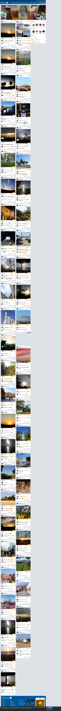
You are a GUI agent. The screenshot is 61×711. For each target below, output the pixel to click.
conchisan (20, 171)
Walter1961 (5, 535)
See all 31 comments (12, 331)
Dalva (4, 378)
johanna (20, 223)
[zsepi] (43, 25)
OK (49, 707)
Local (43, 18)
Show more (43, 21)
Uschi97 (4, 585)
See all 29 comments (11, 253)
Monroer (20, 496)
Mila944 (4, 613)
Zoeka (4, 199)
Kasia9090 (5, 327)
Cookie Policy (22, 708)
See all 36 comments (11, 642)
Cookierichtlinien (21, 704)
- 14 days (3, 704)
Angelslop (5, 40)
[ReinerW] (33, 31)
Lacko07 (20, 197)
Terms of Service (28, 708)
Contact (20, 701)
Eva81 (4, 329)
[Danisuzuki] (37, 31)
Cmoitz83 (4, 458)
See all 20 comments (11, 44)
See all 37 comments (11, 174)
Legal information (21, 702)
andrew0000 (5, 407)
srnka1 (20, 251)
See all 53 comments (11, 201)
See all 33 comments (11, 590)
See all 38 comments (11, 460)
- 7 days (3, 703)
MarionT (4, 66)
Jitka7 (4, 118)
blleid (19, 70)
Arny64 (4, 639)
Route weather (12, 702)
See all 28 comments (11, 383)
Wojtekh (4, 355)
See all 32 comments (11, 148)
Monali (20, 40)
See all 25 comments (11, 409)
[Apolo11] (43, 31)
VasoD (4, 533)
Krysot (4, 588)
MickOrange (20, 42)
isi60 (19, 394)
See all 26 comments (11, 564)
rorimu (4, 42)
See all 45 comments (27, 422)
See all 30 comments (11, 280)
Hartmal (20, 148)
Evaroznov (5, 146)
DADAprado (5, 559)
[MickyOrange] (37, 25)
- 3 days (3, 702)
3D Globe (11, 703)
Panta (4, 223)
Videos (11, 701)
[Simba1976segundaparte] (33, 25)
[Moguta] (40, 25)
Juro (4, 303)
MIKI (4, 353)
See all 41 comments (27, 577)
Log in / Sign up (38, 0)
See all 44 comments (11, 434)
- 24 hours (3, 701)
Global (40, 18)
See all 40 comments (11, 305)
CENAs (20, 303)
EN (42, 0)
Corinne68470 (5, 430)
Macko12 (4, 248)
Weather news (12, 704)
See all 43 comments (27, 124)
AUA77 (20, 650)
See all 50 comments (11, 357)
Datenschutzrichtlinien (22, 703)
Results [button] (33, 35)
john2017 (4, 21)
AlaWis (4, 144)
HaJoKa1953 (21, 94)
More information (49, 709)
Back (4, 18)
